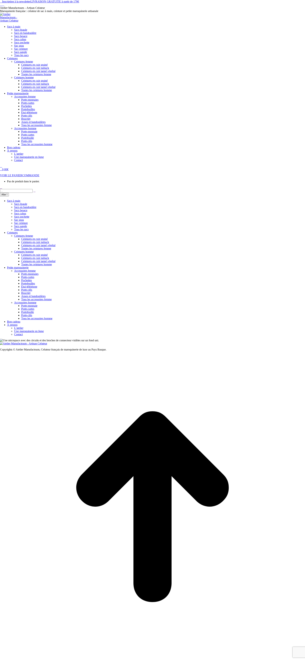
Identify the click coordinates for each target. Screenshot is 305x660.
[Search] (34, 190)
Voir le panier (11, 175)
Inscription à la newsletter (16, 1)
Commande (30, 175)
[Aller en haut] (152, 658)
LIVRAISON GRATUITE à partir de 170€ (55, 1)
